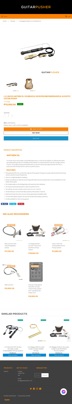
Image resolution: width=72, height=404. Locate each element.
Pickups (12, 21)
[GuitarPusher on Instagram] (37, 389)
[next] (69, 338)
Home (5, 21)
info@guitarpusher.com (25, 380)
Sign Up (45, 375)
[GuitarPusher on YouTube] (40, 389)
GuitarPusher (12, 396)
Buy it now (36, 138)
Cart (69, 16)
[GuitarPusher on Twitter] (31, 389)
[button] (63, 392)
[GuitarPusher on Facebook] (34, 389)
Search (6, 371)
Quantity (6, 113)
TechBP (28, 396)
